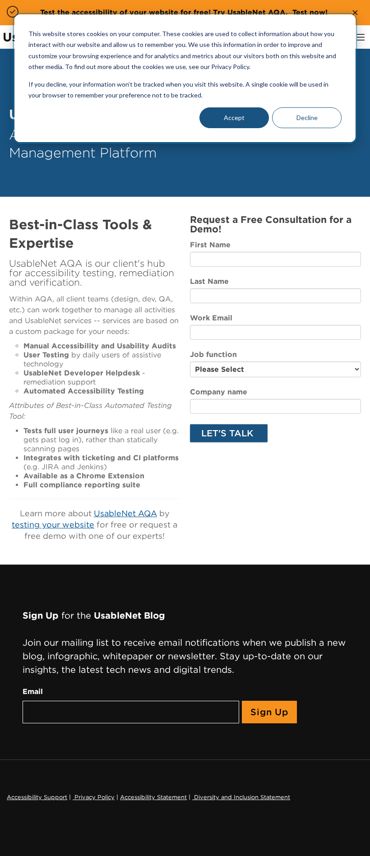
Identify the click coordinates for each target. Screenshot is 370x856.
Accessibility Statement (153, 797)
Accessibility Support (37, 797)
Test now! (310, 12)
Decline (307, 117)
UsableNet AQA (125, 513)
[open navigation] (360, 37)
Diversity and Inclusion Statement (241, 797)
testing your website (53, 524)
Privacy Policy (94, 797)
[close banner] (355, 12)
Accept (234, 117)
